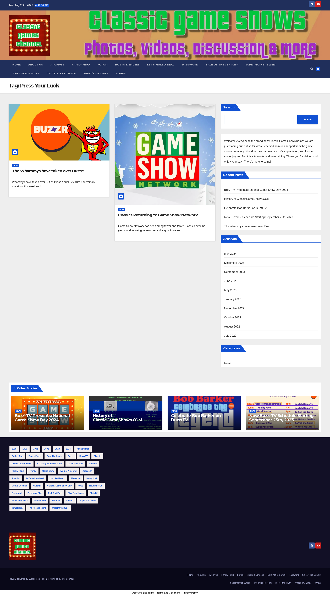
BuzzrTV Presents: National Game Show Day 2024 (256, 189)
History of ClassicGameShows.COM (246, 198)
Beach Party (35, 456)
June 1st (16, 478)
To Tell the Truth (61, 73)
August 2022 (232, 326)
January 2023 (232, 299)
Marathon (75, 478)
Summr (69, 500)
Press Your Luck (20, 500)
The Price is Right (25, 73)
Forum (103, 64)
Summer (56, 500)
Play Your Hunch (76, 493)
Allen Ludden (83, 449)
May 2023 (230, 290)
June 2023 (230, 281)
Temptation (17, 508)
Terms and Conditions (168, 592)
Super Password (87, 500)
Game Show (48, 471)
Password (190, 64)
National (37, 486)
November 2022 (234, 308)
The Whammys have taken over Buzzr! (48, 171)
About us (35, 64)
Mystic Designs (19, 486)
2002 (46, 449)
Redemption (40, 500)
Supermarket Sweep (261, 64)
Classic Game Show (21, 463)
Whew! (121, 73)
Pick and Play (55, 493)
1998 (14, 449)
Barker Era (17, 456)
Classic (97, 456)
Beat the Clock (54, 456)
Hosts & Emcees (127, 64)
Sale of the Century (222, 64)
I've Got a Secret (68, 471)
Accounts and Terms (143, 592)
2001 (35, 449)
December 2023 (234, 262)
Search (229, 107)
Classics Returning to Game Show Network (158, 215)
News (15, 165)
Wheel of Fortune (60, 508)
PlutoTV (93, 493)
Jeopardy (87, 471)
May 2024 (230, 253)
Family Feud (81, 64)
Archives (57, 64)
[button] (311, 69)
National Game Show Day (59, 486)
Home (16, 64)
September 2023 (234, 271)
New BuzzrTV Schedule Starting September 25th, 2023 (258, 217)
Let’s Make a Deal (160, 64)
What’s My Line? (95, 73)
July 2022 (230, 335)
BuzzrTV (83, 456)
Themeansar (68, 579)
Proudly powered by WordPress (25, 579)
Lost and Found (57, 478)
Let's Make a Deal (35, 478)
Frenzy (33, 471)
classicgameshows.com (49, 463)
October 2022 (232, 317)
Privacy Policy (190, 592)
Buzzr (70, 456)
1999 (25, 449)
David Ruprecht (75, 463)
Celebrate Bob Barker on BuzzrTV (245, 208)
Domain (93, 463)
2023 (57, 449)
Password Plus (35, 493)
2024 (68, 449)
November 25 (95, 486)
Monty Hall (91, 478)
